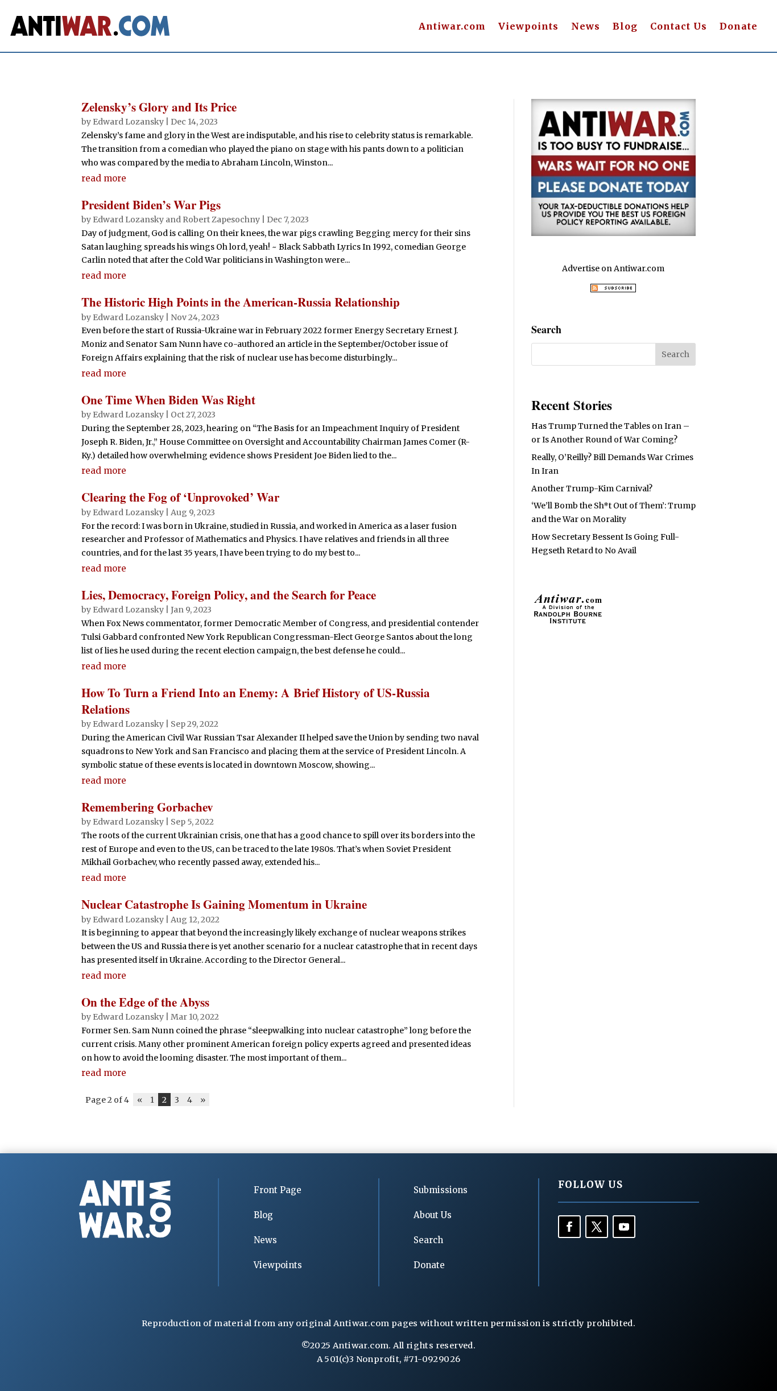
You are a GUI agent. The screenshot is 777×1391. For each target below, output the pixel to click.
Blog (625, 27)
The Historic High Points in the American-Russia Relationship (240, 302)
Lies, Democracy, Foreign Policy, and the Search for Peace (228, 594)
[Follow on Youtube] (624, 1226)
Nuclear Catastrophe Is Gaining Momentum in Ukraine (224, 904)
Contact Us (678, 27)
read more (103, 178)
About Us (433, 1215)
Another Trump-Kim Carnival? (591, 488)
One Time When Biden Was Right (168, 399)
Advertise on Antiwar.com (613, 268)
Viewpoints (528, 27)
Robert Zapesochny (221, 219)
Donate (739, 27)
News (585, 27)
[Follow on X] (596, 1226)
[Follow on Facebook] (569, 1226)
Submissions (441, 1190)
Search (428, 1240)
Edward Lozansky (128, 122)
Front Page (277, 1190)
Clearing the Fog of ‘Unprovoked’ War (180, 497)
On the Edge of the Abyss (145, 1002)
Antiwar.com (452, 27)
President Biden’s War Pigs (151, 204)
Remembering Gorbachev (147, 806)
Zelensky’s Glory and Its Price (159, 106)
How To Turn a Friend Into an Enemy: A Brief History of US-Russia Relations (255, 701)
